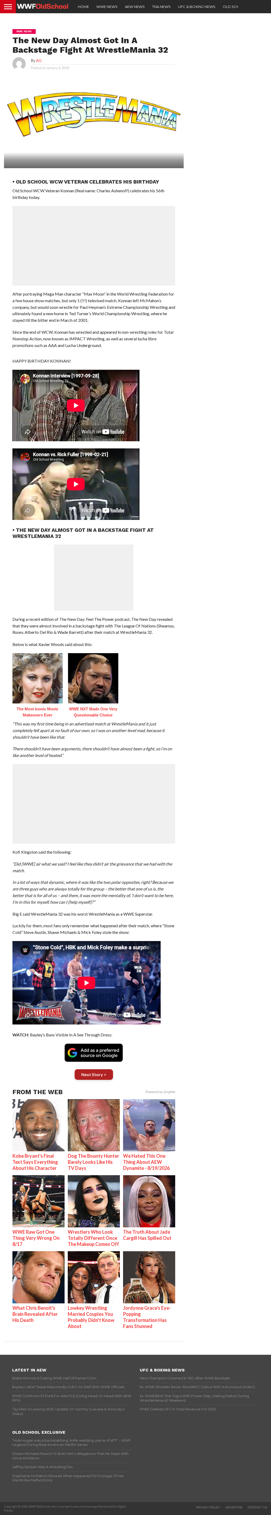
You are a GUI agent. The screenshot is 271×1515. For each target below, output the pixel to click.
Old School (235, 7)
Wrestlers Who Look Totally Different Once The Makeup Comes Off (93, 1238)
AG (39, 60)
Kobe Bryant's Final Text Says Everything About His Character (35, 1162)
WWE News (107, 7)
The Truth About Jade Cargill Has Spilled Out (147, 1235)
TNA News (161, 7)
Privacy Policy (208, 1507)
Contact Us (257, 1507)
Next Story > (93, 1074)
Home (83, 7)
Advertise (233, 1507)
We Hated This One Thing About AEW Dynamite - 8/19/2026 (146, 1162)
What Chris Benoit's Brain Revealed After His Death (35, 1314)
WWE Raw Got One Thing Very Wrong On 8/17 (36, 1238)
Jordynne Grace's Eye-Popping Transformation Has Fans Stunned (147, 1317)
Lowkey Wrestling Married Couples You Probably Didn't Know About (91, 1317)
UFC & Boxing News (196, 7)
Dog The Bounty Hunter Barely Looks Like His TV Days (93, 1162)
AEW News (135, 7)
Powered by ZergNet (160, 1092)
